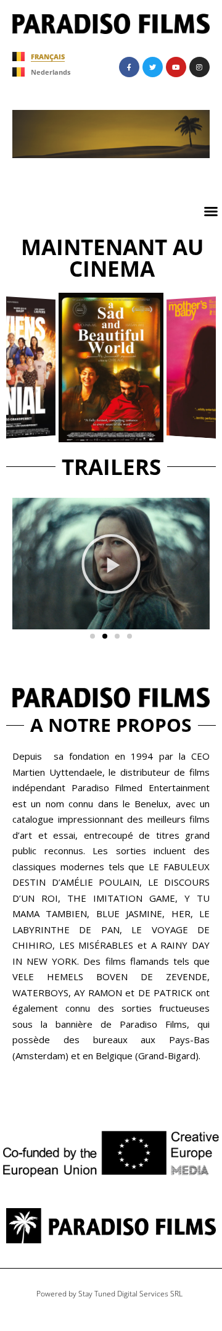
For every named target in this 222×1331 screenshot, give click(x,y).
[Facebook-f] (129, 67)
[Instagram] (199, 67)
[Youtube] (176, 67)
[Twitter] (152, 67)
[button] (211, 211)
